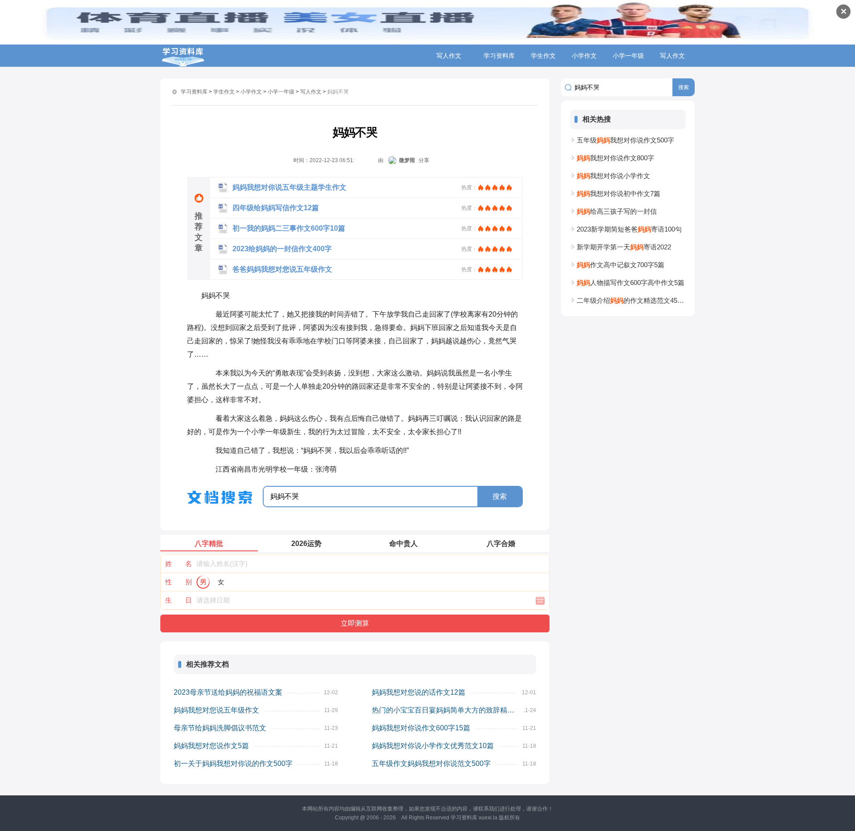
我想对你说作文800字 (615, 158)
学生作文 (543, 55)
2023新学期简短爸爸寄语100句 (629, 229)
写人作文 (672, 55)
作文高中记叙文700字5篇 (620, 265)
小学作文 (584, 55)
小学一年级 (628, 55)
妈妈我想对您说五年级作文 (216, 710)
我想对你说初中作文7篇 (618, 193)
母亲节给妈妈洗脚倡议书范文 (220, 728)
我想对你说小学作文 (613, 175)
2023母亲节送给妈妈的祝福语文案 (228, 692)
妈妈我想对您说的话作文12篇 (418, 692)
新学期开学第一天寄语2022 (624, 247)
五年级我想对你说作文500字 (625, 140)
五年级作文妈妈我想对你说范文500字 (431, 763)
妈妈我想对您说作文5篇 (211, 746)
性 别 (178, 582)
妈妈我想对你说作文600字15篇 (421, 728)
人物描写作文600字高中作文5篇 (630, 282)
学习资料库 (499, 55)
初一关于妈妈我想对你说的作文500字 (233, 763)
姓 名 (178, 563)
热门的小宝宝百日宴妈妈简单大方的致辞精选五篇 (448, 710)
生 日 (178, 600)
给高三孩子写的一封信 (617, 211)
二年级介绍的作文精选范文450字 (631, 300)
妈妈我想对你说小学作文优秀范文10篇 (433, 746)
